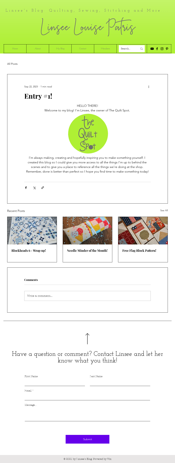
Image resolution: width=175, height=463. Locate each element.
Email (28, 391)
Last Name (96, 376)
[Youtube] (152, 49)
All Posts (12, 63)
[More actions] (149, 86)
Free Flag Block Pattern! (139, 251)
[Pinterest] (167, 49)
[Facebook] (157, 49)
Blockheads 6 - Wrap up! (28, 251)
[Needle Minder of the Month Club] (87, 230)
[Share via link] (42, 187)
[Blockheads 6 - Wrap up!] (32, 230)
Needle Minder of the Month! (87, 251)
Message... (30, 405)
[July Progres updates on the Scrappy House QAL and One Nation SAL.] (143, 230)
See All (164, 210)
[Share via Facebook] (26, 187)
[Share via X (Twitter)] (34, 187)
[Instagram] (162, 49)
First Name (31, 376)
